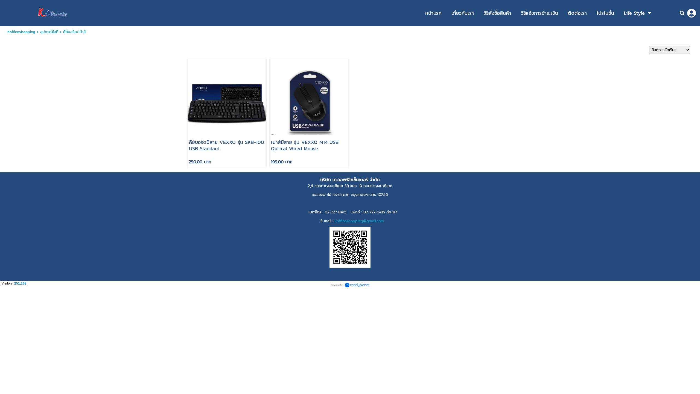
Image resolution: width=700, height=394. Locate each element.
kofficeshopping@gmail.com (359, 221)
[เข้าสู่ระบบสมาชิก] (691, 13)
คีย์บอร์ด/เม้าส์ (74, 32)
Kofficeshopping (21, 32)
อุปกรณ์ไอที (49, 32)
